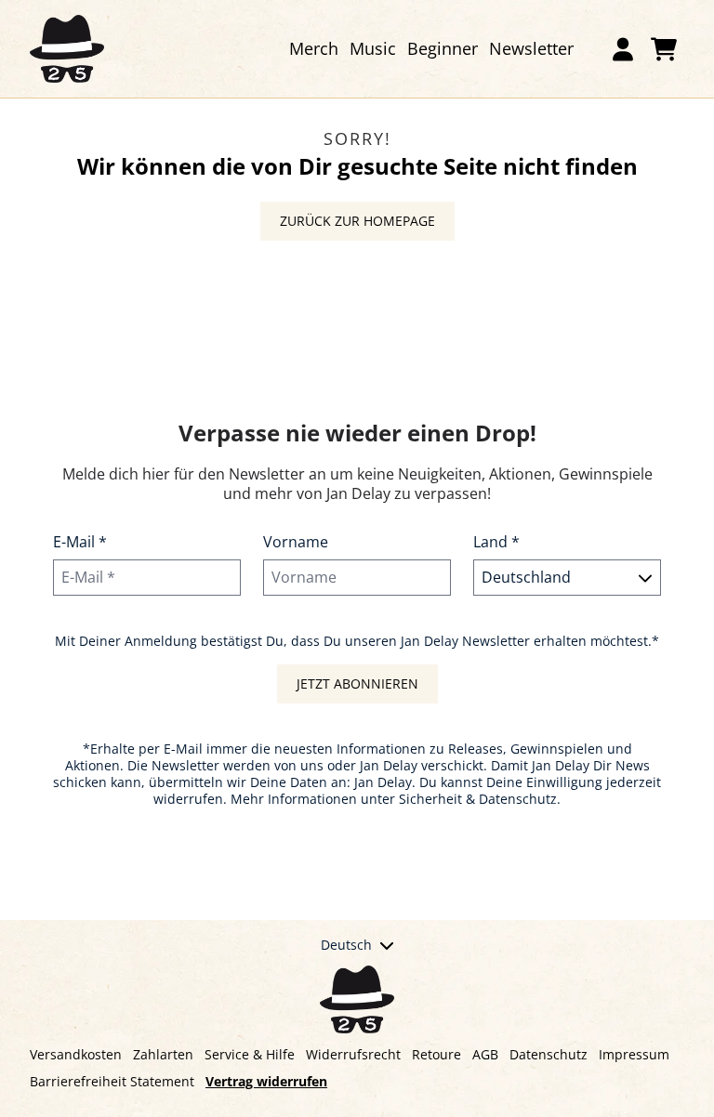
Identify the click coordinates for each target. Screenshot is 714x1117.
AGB (485, 1054)
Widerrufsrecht (353, 1054)
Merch (313, 48)
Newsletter (531, 48)
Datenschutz (548, 1054)
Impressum (634, 1054)
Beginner (442, 48)
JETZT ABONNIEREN (357, 683)
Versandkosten (76, 1054)
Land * (496, 542)
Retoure (436, 1054)
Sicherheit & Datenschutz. (480, 799)
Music (373, 48)
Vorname (295, 542)
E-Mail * (80, 542)
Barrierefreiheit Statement (112, 1081)
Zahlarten (163, 1054)
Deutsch (346, 944)
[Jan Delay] (67, 49)
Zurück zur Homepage (357, 221)
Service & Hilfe (250, 1054)
